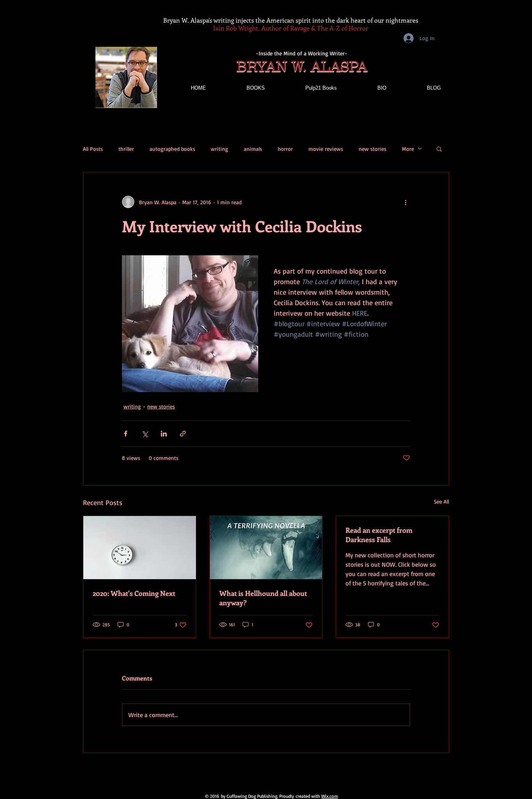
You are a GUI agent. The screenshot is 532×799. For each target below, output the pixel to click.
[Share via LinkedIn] (163, 433)
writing (219, 148)
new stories (372, 148)
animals (253, 148)
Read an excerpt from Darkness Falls (378, 534)
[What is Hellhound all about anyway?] (266, 547)
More (408, 148)
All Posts (93, 148)
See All (441, 501)
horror (285, 148)
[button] (439, 148)
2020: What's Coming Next (134, 593)
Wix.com (329, 796)
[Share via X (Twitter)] (144, 433)
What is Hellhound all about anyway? (263, 598)
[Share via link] (183, 433)
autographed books (172, 148)
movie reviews (325, 148)
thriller (126, 148)
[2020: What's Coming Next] (139, 547)
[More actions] (405, 202)
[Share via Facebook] (125, 433)
